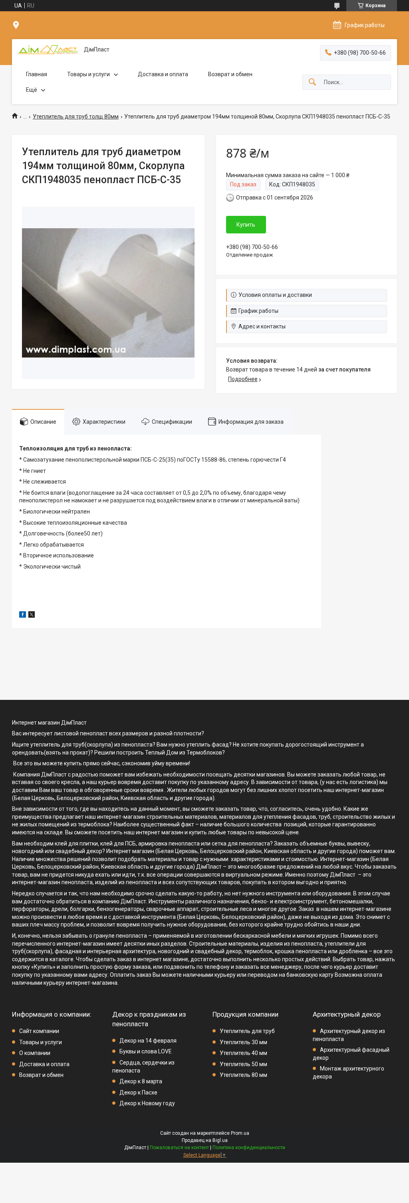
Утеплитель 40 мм (243, 1053)
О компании (34, 1053)
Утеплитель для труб (247, 1031)
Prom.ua (240, 1133)
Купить (245, 224)
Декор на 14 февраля (148, 1040)
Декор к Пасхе (138, 1092)
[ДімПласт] (48, 49)
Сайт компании (39, 1031)
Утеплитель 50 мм (243, 1064)
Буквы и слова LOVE (145, 1051)
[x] (31, 615)
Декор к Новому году (147, 1103)
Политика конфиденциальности (248, 1147)
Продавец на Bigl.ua (205, 1140)
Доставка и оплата (163, 74)
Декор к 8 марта (140, 1081)
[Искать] (312, 82)
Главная (36, 74)
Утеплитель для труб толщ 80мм (76, 116)
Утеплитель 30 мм (243, 1042)
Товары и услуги (88, 74)
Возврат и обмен (230, 74)
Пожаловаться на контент (179, 1147)
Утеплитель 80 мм (243, 1075)
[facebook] (22, 615)
